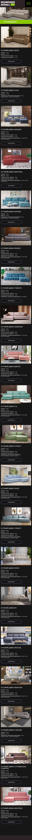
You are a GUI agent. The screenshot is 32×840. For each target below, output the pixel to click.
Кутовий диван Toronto (11, 288)
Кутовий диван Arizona (11, 648)
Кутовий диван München (11, 687)
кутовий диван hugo (10, 90)
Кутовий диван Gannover (12, 327)
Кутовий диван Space (10, 488)
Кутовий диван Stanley (11, 446)
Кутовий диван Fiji (9, 406)
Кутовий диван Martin (10, 366)
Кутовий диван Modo (10, 50)
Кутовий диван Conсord (11, 730)
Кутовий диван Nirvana (11, 212)
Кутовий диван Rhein (10, 568)
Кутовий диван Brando (11, 248)
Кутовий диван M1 (9, 608)
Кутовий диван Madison (11, 129)
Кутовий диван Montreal (12, 172)
